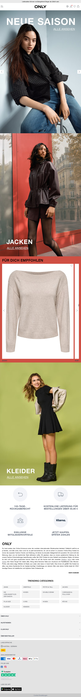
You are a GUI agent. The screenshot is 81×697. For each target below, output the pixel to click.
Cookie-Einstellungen (40, 695)
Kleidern (64, 559)
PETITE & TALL (48, 587)
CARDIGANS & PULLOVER (67, 593)
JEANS (6, 587)
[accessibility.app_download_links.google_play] (6, 691)
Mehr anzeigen (74, 573)
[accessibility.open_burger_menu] (2, 6)
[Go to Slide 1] (37, 130)
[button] (38, 311)
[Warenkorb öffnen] (78, 6)
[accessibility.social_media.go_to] (2, 667)
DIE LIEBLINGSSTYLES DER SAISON (10, 594)
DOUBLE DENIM (48, 592)
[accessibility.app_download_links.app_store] (16, 691)
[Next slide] (79, 72)
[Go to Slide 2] (40, 130)
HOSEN (25, 592)
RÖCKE (64, 601)
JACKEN (65, 587)
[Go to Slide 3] (44, 130)
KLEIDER (7, 607)
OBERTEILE (27, 587)
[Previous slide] (2, 72)
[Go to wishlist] (75, 7)
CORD (25, 601)
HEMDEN (26, 607)
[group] (38, 313)
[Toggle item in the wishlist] (71, 266)
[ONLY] (40, 7)
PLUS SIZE (7, 601)
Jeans (69, 559)
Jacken (4, 561)
